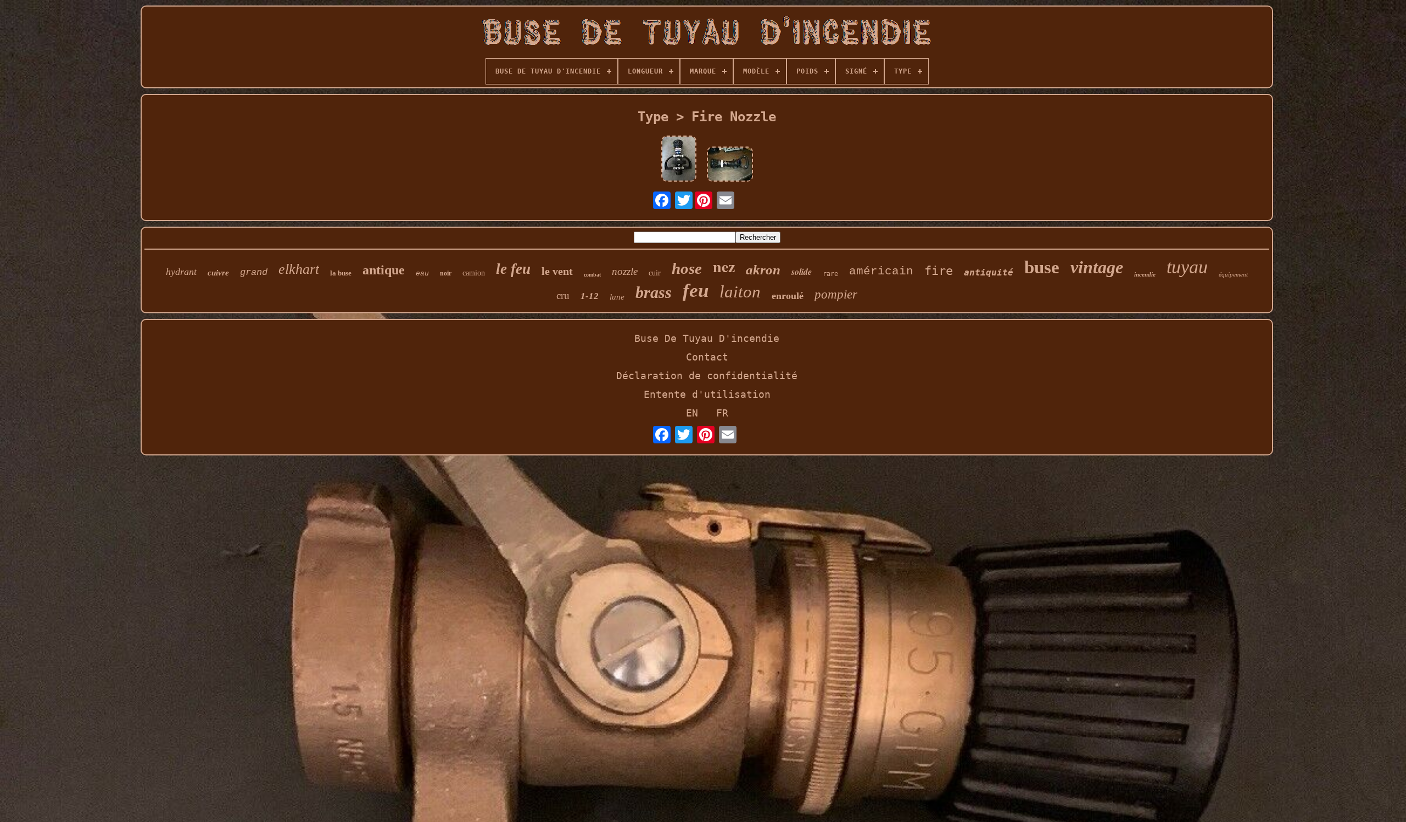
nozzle (625, 271)
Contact (707, 357)
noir (445, 273)
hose (687, 268)
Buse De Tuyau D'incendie (706, 338)
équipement (1233, 274)
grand (253, 272)
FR (722, 413)
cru (563, 295)
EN (692, 413)
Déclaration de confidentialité (706, 375)
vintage (1096, 267)
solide (801, 272)
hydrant (181, 271)
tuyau (1187, 267)
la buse (341, 273)
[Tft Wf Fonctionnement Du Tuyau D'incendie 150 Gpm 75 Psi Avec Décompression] (730, 165)
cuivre (218, 272)
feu (695, 290)
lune (617, 296)
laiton (740, 291)
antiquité (988, 272)
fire (938, 271)
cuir (655, 273)
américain (881, 271)
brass (653, 292)
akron (763, 269)
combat (592, 275)
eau (422, 273)
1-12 (590, 296)
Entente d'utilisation (707, 394)
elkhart (298, 269)
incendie (1145, 274)
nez (724, 266)
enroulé (788, 295)
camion (473, 273)
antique (383, 270)
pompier (835, 294)
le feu (513, 269)
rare (830, 274)
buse (1041, 267)
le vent (557, 271)
